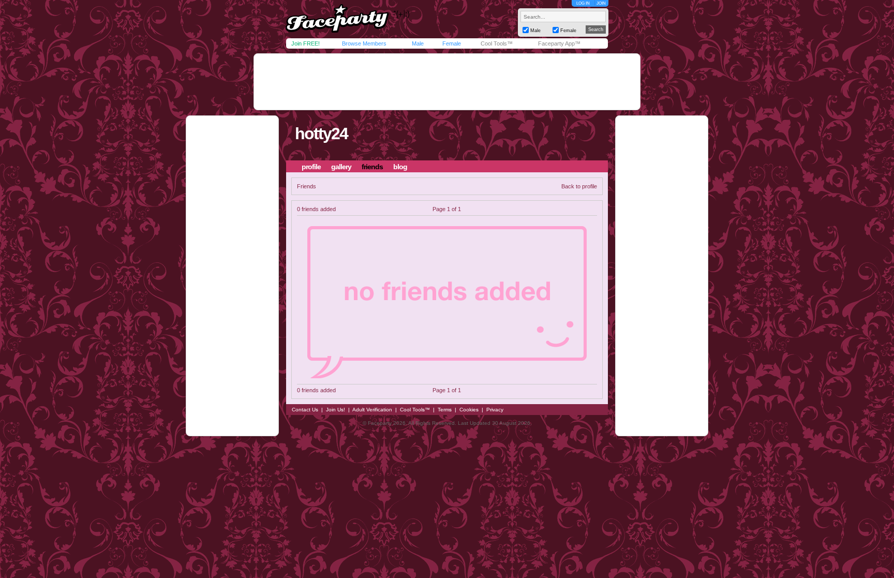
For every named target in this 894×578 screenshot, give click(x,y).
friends (372, 166)
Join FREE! (305, 43)
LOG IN (583, 3)
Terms (445, 409)
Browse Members (364, 43)
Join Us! (335, 409)
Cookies (469, 409)
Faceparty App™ (559, 43)
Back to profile (579, 186)
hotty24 (321, 133)
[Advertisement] (447, 81)
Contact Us (305, 409)
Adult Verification (372, 409)
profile (311, 166)
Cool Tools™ (497, 43)
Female (451, 43)
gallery (341, 166)
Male (418, 43)
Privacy (494, 409)
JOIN (601, 3)
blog (400, 166)
